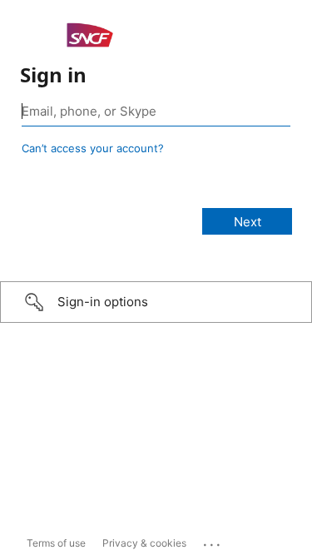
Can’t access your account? (93, 148)
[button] (156, 302)
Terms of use (56, 543)
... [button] (213, 541)
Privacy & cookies (144, 543)
